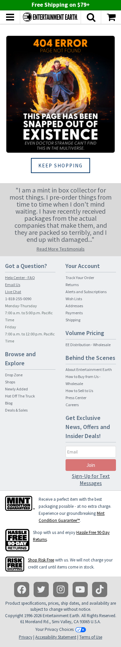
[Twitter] (41, 589)
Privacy (25, 637)
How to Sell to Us (79, 390)
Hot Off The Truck (20, 395)
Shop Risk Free (41, 560)
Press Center (76, 397)
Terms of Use (90, 637)
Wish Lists (74, 298)
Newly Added (16, 388)
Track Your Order (80, 277)
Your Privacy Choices (54, 629)
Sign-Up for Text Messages (91, 479)
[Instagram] (60, 589)
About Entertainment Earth (89, 369)
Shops (10, 381)
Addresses (74, 305)
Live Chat (13, 291)
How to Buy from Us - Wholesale (83, 380)
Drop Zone (14, 374)
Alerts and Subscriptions (86, 291)
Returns (72, 284)
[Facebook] (21, 589)
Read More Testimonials (61, 249)
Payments (74, 312)
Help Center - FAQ (20, 277)
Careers (72, 404)
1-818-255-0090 (18, 298)
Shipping (73, 319)
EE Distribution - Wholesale (88, 344)
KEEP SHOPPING (60, 165)
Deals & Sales (16, 410)
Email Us (12, 284)
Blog (8, 403)
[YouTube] (80, 589)
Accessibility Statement (55, 637)
